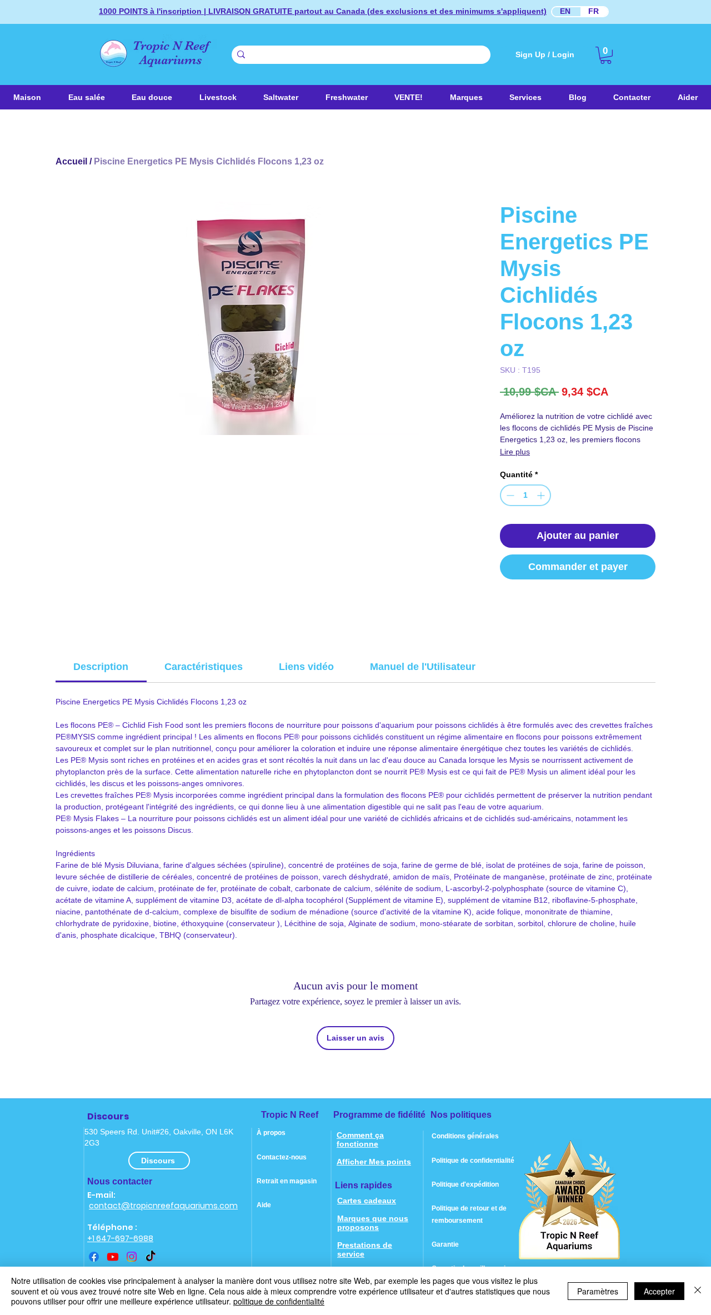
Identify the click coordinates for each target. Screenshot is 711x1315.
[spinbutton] (525, 495)
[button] (281, 97)
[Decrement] (509, 495)
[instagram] (131, 1256)
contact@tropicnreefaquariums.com (163, 1205)
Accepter (659, 1291)
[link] (605, 55)
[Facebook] (94, 1256)
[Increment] (542, 495)
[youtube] (112, 1256)
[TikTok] (150, 1256)
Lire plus (515, 451)
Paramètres (597, 1291)
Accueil (71, 161)
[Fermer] (697, 1291)
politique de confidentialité (278, 1301)
